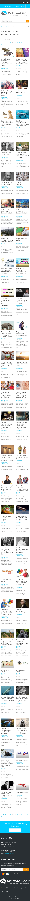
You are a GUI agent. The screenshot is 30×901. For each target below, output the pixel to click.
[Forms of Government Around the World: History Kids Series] (22, 479)
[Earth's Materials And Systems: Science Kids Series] (22, 203)
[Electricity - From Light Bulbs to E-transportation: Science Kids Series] (7, 262)
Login (9, 6)
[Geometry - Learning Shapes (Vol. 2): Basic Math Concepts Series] (7, 603)
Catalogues (20, 888)
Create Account (19, 6)
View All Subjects (15, 830)
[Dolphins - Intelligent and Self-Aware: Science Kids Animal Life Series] (22, 114)
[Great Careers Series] (22, 663)
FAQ (2, 891)
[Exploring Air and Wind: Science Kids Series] (22, 355)
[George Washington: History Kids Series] (22, 603)
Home (3, 27)
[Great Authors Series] (7, 663)
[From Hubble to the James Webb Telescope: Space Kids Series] (22, 509)
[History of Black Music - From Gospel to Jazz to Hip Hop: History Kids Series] (7, 785)
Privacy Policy (15, 898)
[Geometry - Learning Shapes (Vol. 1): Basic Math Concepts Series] (22, 572)
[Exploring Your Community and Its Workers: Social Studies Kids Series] (7, 385)
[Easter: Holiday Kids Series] (22, 231)
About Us (13, 888)
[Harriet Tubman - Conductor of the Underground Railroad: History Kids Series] (22, 722)
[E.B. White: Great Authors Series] (7, 176)
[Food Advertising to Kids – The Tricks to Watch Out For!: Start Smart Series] (7, 479)
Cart (26, 888)
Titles (7, 888)
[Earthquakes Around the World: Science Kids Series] (7, 231)
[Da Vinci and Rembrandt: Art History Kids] (22, 84)
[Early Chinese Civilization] (22, 176)
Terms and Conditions (15, 896)
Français (15, 8)
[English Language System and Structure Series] (22, 325)
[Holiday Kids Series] (22, 785)
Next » (22, 43)
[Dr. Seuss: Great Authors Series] (7, 146)
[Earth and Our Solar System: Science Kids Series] (7, 203)
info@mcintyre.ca (9, 853)
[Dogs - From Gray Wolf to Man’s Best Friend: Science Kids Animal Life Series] (7, 114)
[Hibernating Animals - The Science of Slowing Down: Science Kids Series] (7, 753)
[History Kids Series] (22, 753)
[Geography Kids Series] (7, 572)
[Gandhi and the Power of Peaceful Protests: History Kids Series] (22, 541)
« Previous (4, 43)
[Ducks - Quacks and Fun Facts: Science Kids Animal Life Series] (22, 146)
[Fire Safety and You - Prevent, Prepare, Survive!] (22, 449)
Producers (8, 27)
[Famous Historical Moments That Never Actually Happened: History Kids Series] (7, 449)
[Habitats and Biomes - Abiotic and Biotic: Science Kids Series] (7, 722)
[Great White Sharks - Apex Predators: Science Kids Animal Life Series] (7, 690)
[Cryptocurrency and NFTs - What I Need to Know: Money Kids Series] (22, 52)
